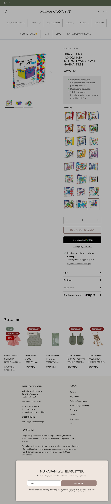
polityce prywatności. (84, 491)
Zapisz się (78, 483)
